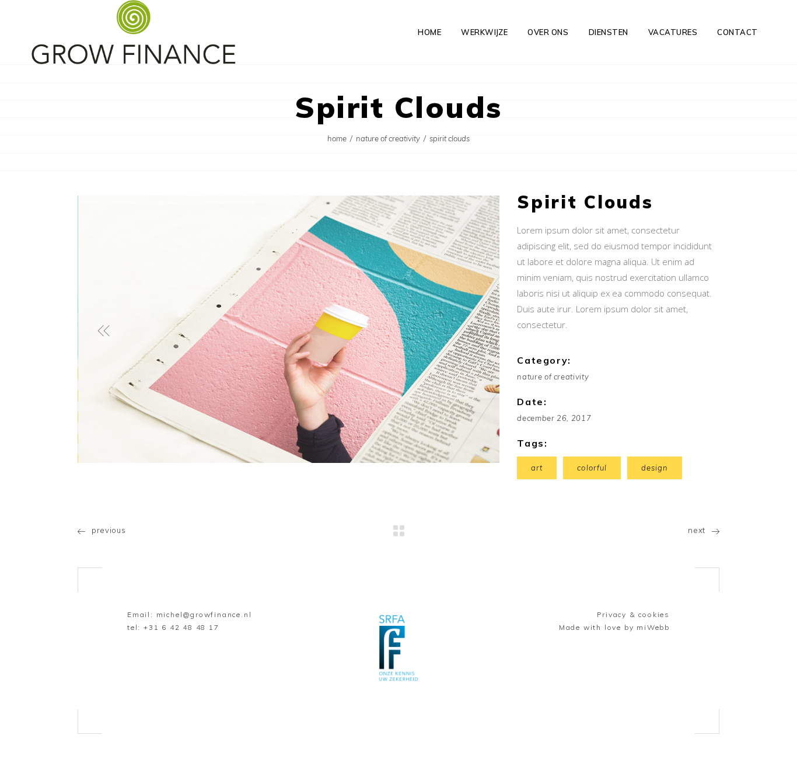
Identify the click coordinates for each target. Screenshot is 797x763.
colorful (591, 467)
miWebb (653, 627)
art (537, 467)
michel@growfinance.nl (204, 614)
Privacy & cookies (633, 614)
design (654, 467)
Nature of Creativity (388, 138)
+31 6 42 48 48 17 (181, 627)
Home (337, 138)
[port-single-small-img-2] (289, 329)
